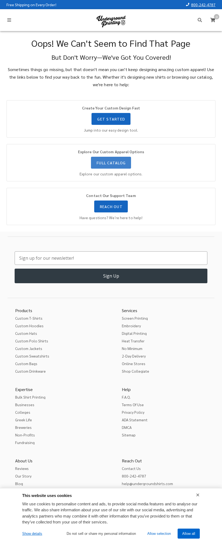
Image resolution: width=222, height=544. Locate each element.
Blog (19, 483)
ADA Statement (135, 419)
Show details (32, 534)
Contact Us (131, 468)
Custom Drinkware (30, 371)
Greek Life (23, 419)
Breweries (23, 427)
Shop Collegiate (135, 371)
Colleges (22, 412)
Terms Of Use (133, 404)
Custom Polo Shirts (31, 340)
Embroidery (131, 325)
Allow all (188, 534)
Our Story (23, 475)
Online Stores (133, 363)
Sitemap (129, 434)
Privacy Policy (133, 412)
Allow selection (159, 534)
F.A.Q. (126, 397)
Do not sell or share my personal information (101, 534)
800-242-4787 (203, 4)
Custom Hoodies (29, 325)
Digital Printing (134, 333)
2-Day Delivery (134, 355)
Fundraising (25, 442)
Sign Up (111, 276)
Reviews (22, 468)
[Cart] (212, 20)
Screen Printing (135, 318)
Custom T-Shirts (29, 318)
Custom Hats (26, 333)
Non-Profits (25, 434)
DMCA (127, 427)
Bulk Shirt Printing (30, 397)
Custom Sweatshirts (32, 355)
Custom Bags (26, 363)
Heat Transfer (133, 340)
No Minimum (132, 348)
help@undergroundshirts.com (147, 483)
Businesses (24, 404)
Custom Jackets (28, 348)
